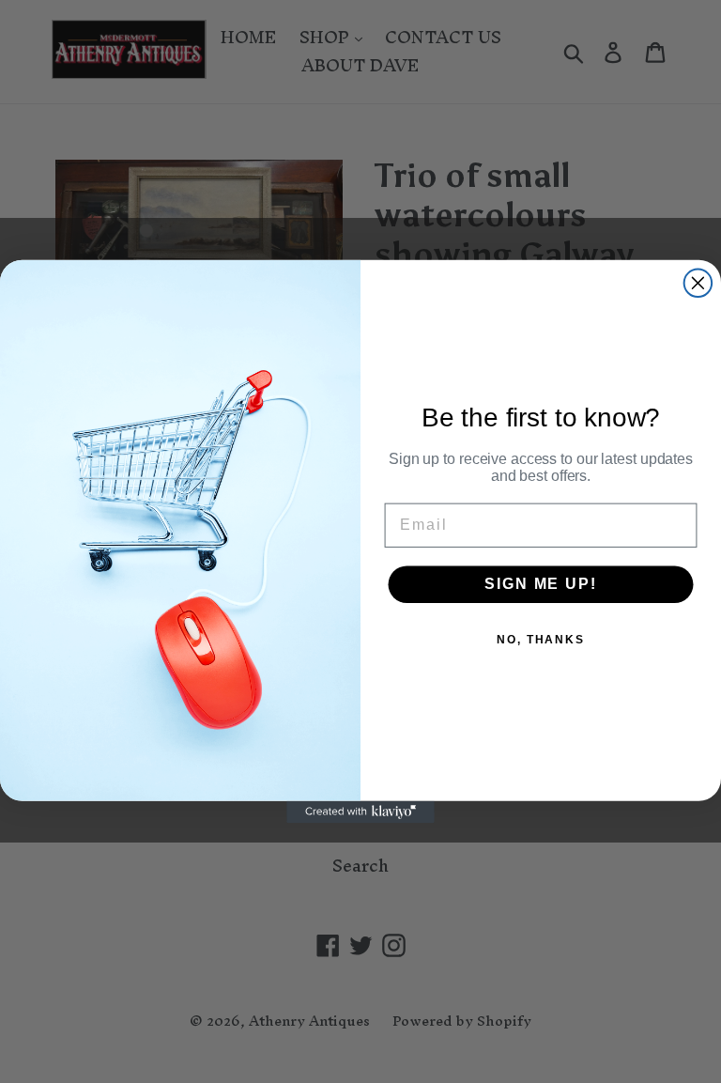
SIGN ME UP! (540, 585)
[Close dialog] (698, 284)
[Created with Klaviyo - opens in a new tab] (360, 812)
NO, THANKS (541, 640)
